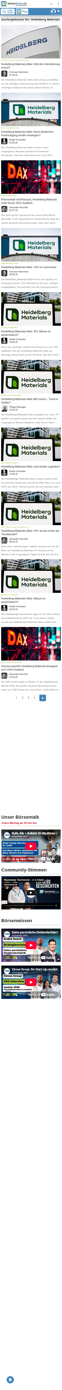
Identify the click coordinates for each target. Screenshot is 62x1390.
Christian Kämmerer (18, 72)
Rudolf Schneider (17, 140)
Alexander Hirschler (18, 207)
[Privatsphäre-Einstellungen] (10, 1379)
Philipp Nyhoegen (17, 407)
